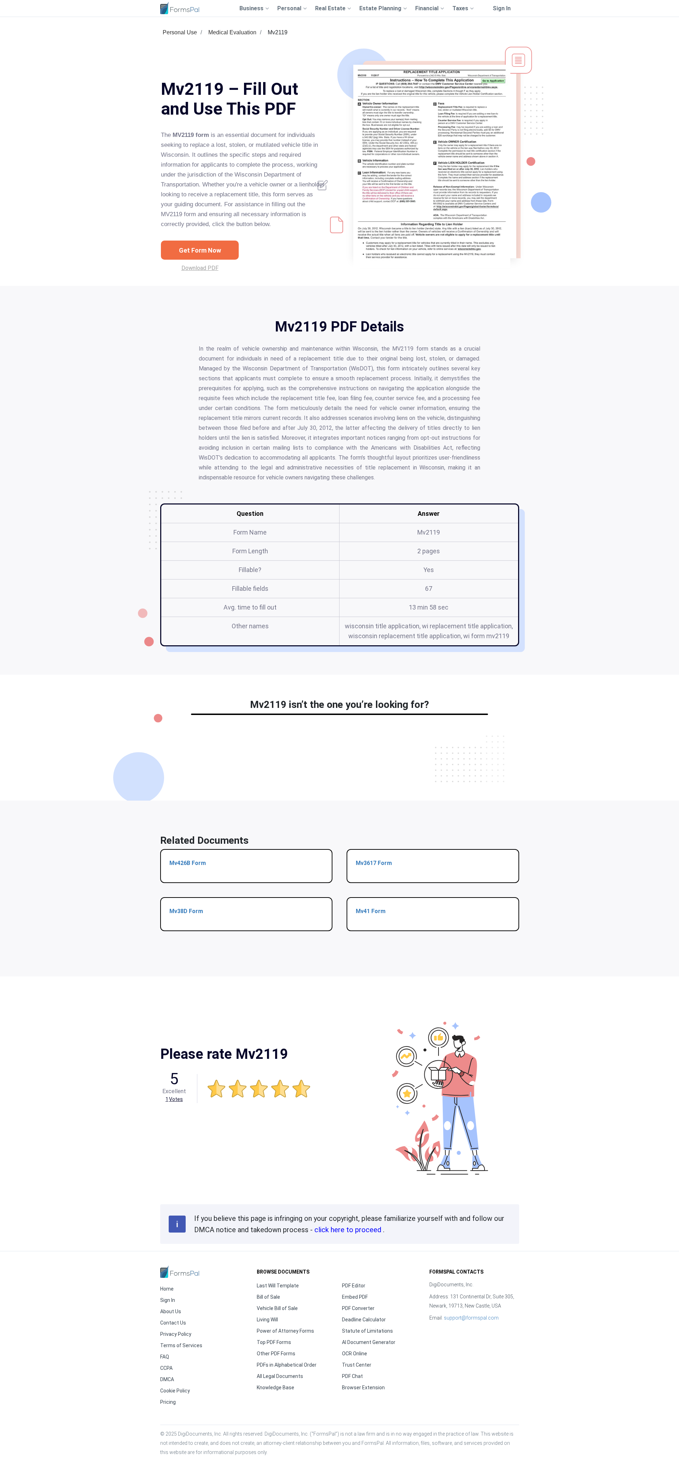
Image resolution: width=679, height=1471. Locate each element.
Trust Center (356, 1365)
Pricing (168, 1402)
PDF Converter (358, 1308)
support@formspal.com (471, 1318)
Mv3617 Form (374, 863)
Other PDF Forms (276, 1353)
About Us (170, 1311)
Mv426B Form (187, 863)
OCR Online (354, 1353)
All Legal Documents (280, 1376)
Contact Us (173, 1323)
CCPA (166, 1368)
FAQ (164, 1357)
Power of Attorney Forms (285, 1331)
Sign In (502, 8)
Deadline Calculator (364, 1319)
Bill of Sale (268, 1297)
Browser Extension (363, 1387)
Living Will (267, 1319)
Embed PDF (355, 1297)
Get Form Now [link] (200, 250)
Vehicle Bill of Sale (277, 1308)
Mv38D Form (186, 911)
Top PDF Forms (274, 1342)
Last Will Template (278, 1285)
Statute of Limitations (367, 1331)
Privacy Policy (175, 1334)
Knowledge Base (275, 1387)
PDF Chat (352, 1376)
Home (167, 1289)
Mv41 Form (370, 911)
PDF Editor (353, 1285)
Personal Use (180, 32)
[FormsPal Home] (179, 1271)
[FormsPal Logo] (179, 8)
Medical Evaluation (232, 32)
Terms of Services (181, 1345)
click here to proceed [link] (348, 1229)
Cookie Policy (175, 1391)
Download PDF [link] (200, 268)
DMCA (167, 1379)
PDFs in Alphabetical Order (287, 1365)
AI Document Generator (368, 1342)
